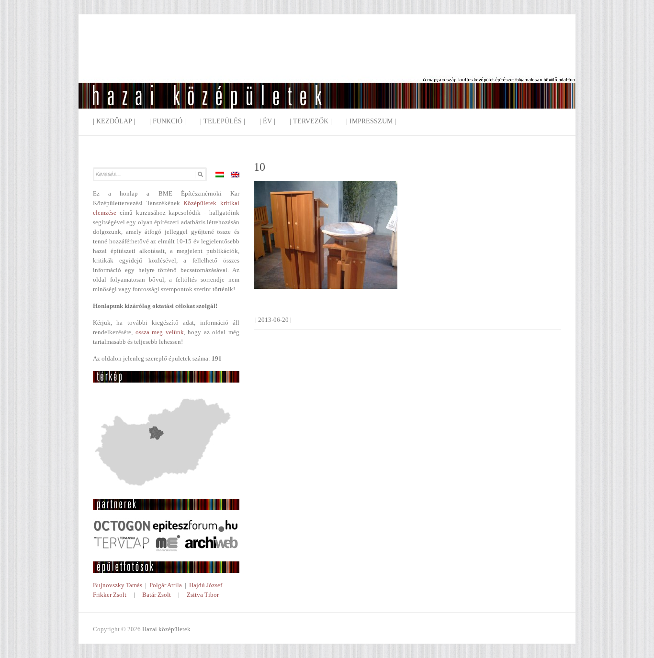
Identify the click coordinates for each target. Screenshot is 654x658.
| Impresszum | (371, 121)
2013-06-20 (273, 319)
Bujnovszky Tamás (117, 585)
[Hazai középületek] (327, 69)
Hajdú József (205, 585)
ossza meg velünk (159, 332)
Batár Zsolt (156, 594)
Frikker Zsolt (109, 594)
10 (259, 167)
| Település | (222, 121)
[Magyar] (219, 174)
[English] (235, 174)
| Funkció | (167, 121)
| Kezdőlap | (114, 121)
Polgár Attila (165, 585)
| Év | (267, 121)
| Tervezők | (311, 121)
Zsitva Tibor (203, 594)
